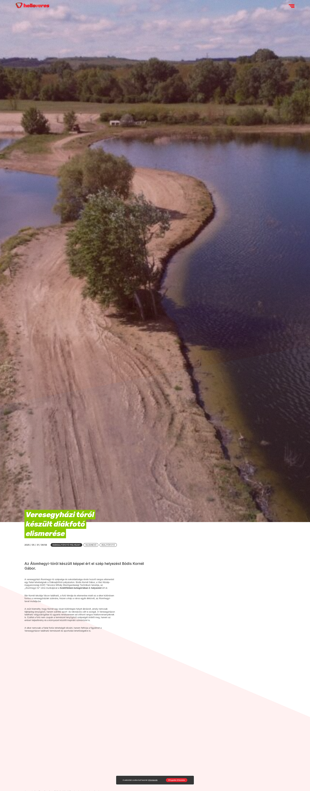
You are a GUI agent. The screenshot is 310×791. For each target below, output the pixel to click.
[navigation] (291, 6)
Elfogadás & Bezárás (176, 780)
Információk (153, 780)
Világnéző (90, 545)
